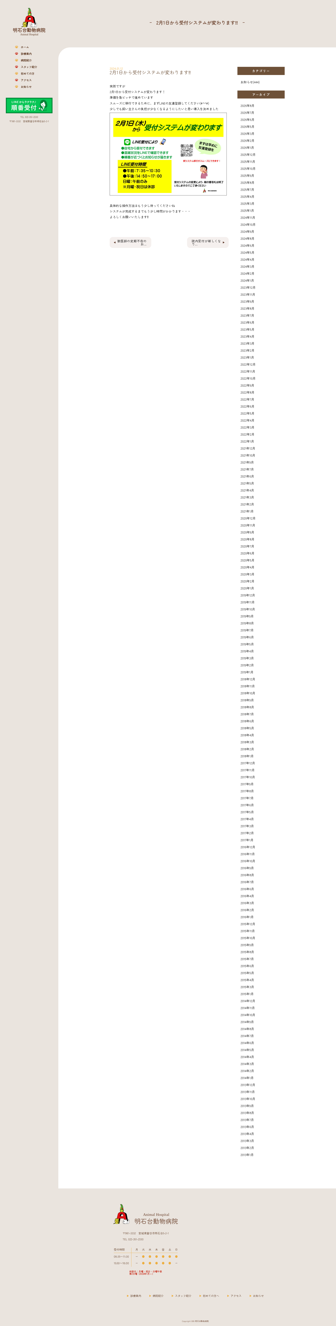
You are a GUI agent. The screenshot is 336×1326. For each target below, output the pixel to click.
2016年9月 (247, 867)
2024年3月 (248, 266)
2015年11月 (248, 930)
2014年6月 (247, 1042)
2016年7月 (247, 881)
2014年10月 (248, 1014)
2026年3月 (248, 133)
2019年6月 (247, 637)
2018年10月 (248, 693)
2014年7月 (247, 1035)
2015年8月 (247, 951)
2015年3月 (247, 986)
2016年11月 (248, 853)
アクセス (26, 80)
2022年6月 (248, 406)
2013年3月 (247, 1140)
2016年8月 (247, 874)
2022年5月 (248, 413)
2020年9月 (247, 532)
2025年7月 (247, 189)
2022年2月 (248, 434)
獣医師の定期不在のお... (132, 242)
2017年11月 (248, 770)
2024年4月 (248, 259)
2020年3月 (248, 574)
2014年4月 (247, 1056)
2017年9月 (247, 783)
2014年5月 (247, 1049)
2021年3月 (247, 497)
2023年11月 (248, 294)
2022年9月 (247, 385)
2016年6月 (247, 888)
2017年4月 (247, 818)
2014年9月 (247, 1021)
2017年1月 (247, 839)
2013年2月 (247, 1147)
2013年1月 (247, 1154)
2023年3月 (248, 343)
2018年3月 (247, 742)
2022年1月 (247, 441)
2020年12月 (248, 518)
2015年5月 (247, 972)
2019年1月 (247, 672)
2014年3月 (247, 1063)
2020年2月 (248, 581)
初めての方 (27, 73)
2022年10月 (248, 378)
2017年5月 (247, 811)
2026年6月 (248, 119)
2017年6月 (247, 804)
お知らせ (26, 87)
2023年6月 (248, 322)
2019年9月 (247, 616)
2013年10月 (248, 1098)
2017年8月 (247, 790)
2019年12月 (248, 595)
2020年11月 (248, 525)
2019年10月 (248, 609)
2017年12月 (248, 763)
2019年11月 (248, 602)
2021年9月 (247, 462)
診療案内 (26, 54)
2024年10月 (248, 224)
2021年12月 (248, 448)
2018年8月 (247, 707)
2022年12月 (248, 364)
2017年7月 (247, 797)
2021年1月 (247, 511)
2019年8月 (247, 623)
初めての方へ (211, 1295)
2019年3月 (247, 658)
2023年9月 (247, 301)
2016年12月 (248, 846)
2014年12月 (248, 1000)
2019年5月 (247, 644)
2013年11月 (248, 1091)
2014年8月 (247, 1028)
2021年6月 (247, 476)
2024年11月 (248, 217)
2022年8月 (248, 392)
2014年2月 (247, 1070)
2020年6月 (248, 553)
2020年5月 (248, 560)
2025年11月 (248, 161)
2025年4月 (248, 196)
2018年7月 (247, 714)
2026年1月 (247, 147)
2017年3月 (247, 825)
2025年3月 (248, 203)
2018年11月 (248, 686)
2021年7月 (247, 469)
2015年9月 (247, 944)
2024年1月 (247, 280)
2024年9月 (247, 231)
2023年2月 (248, 350)
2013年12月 (248, 1084)
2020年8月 (248, 539)
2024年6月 (248, 245)
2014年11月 (248, 1007)
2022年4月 (248, 420)
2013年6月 (247, 1126)
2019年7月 (247, 630)
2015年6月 (247, 965)
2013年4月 (247, 1133)
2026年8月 (248, 105)
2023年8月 (248, 308)
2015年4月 (247, 979)
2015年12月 (248, 923)
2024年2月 (248, 273)
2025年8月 (248, 182)
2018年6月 (247, 721)
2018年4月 (247, 735)
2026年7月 (247, 112)
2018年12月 (248, 679)
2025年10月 (248, 168)
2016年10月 (248, 860)
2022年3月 (248, 427)
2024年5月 (248, 252)
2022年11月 (248, 371)
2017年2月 (247, 832)
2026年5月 (248, 126)
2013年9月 (247, 1105)
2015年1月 (247, 993)
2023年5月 (248, 329)
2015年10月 (248, 937)
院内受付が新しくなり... (206, 242)
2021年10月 (248, 455)
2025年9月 (247, 175)
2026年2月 (248, 140)
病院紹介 (26, 60)
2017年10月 (248, 777)
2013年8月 (247, 1112)
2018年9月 (247, 700)
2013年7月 (247, 1119)
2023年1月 (247, 357)
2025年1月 (247, 210)
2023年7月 (247, 315)
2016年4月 (247, 895)
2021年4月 (247, 490)
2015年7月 (247, 958)
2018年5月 (247, 728)
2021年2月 (247, 504)
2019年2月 (247, 665)
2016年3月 (247, 902)
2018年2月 (247, 749)
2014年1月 (247, 1077)
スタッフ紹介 (29, 67)
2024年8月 (248, 238)
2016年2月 (247, 909)
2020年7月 (247, 546)
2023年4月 (248, 336)
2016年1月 (247, 916)
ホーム (25, 47)
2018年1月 (247, 756)
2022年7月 (247, 399)
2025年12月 (248, 154)
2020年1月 (247, 588)
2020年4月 (248, 567)
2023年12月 (248, 287)
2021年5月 (247, 483)
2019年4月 (247, 651)
